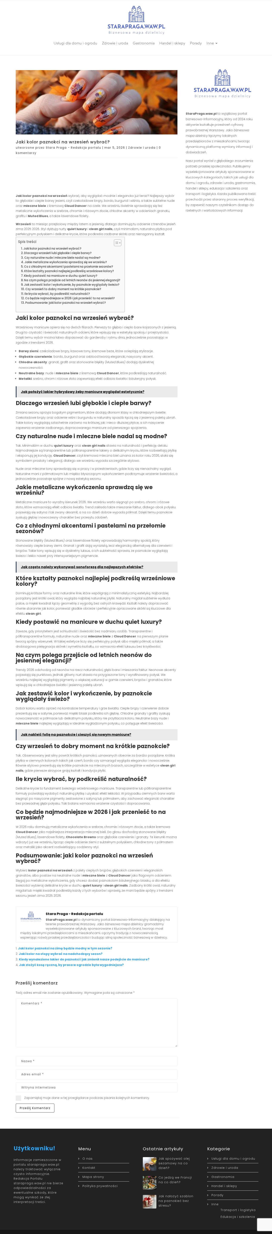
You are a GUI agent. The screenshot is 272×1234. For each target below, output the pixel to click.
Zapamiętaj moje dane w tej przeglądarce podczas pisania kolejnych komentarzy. (87, 1098)
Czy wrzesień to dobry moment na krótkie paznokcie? (63, 289)
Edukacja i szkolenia (238, 1217)
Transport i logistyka (238, 1210)
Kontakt (88, 1168)
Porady (196, 43)
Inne (210, 43)
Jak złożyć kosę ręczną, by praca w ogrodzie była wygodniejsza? (71, 965)
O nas (87, 1158)
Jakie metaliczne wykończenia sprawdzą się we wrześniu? (65, 262)
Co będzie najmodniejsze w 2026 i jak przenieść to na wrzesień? (70, 298)
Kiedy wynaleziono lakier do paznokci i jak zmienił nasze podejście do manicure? (84, 959)
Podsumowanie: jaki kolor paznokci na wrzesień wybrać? (65, 303)
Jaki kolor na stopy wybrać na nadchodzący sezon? (60, 954)
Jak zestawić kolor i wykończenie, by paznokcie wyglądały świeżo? (71, 285)
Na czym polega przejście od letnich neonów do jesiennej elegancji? (72, 280)
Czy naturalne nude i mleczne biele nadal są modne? (62, 258)
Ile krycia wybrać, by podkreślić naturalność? (57, 294)
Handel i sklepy (172, 43)
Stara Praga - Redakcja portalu (73, 147)
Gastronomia (144, 43)
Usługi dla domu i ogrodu (75, 43)
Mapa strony (93, 1177)
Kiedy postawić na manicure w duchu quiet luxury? (60, 276)
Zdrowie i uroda (115, 43)
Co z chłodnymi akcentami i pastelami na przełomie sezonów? (68, 267)
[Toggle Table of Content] (115, 242)
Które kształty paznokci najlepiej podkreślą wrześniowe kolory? (69, 271)
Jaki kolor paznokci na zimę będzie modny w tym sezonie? (65, 948)
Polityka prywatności (100, 1186)
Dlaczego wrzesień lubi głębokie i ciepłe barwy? (58, 253)
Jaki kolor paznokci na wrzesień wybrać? (52, 249)
